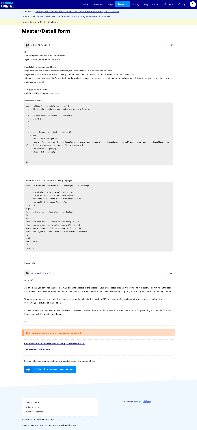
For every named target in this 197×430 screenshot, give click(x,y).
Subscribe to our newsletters (54, 369)
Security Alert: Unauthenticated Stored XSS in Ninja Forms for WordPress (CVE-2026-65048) (78, 11)
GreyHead (36, 273)
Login (184, 4)
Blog (146, 4)
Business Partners (34, 411)
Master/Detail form (49, 22)
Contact (155, 4)
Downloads (98, 4)
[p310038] (171, 273)
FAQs (110, 4)
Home (85, 4)
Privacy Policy (32, 407)
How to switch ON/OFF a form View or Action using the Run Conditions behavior (74, 16)
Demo (170, 4)
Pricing (136, 4)
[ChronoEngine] (7, 4)
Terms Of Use (32, 402)
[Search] (193, 4)
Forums (122, 4)
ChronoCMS (38, 425)
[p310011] (171, 45)
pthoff (34, 45)
